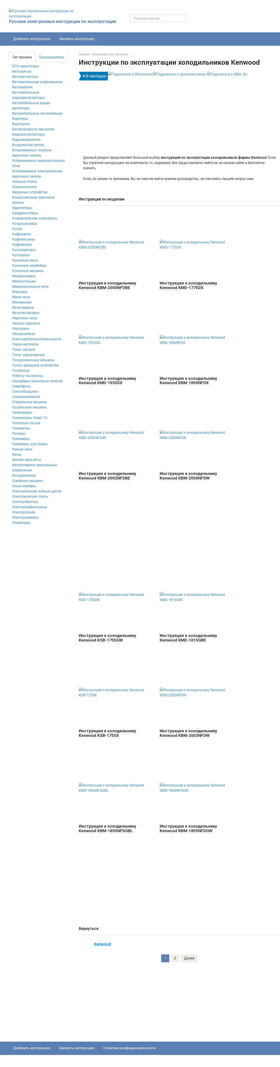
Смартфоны (21, 386)
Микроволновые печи (30, 286)
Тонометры (21, 428)
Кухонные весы (25, 260)
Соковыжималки (26, 397)
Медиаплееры (24, 276)
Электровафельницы (29, 507)
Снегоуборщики (25, 391)
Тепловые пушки (26, 423)
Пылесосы (21, 370)
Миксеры (20, 292)
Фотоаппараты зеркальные (34, 465)
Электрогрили (23, 512)
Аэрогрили (21, 124)
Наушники (20, 328)
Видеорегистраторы (28, 134)
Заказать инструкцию (76, 39)
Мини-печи (21, 297)
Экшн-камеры (24, 486)
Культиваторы (24, 250)
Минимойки (22, 302)
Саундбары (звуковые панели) (37, 381)
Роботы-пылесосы (27, 376)
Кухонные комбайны (29, 265)
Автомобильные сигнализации (37, 113)
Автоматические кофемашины (37, 82)
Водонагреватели (26, 140)
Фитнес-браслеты (26, 460)
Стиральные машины (29, 402)
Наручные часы (24, 318)
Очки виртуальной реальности (36, 339)
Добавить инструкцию (31, 39)
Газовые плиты (24, 182)
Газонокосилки (24, 187)
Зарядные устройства (29, 192)
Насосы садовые (26, 323)
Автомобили (22, 87)
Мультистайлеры (26, 313)
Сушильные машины (29, 407)
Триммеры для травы (30, 444)
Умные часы (22, 449)
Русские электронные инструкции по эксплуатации (62, 21)
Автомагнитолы (25, 77)
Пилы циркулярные (28, 355)
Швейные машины (27, 481)
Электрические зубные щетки (36, 491)
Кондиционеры (24, 223)
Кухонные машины (28, 271)
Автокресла (21, 71)
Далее (189, 958)
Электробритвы (25, 502)
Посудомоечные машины (33, 360)
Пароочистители (25, 344)
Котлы (17, 229)
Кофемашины (23, 239)
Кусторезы (21, 255)
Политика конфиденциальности (129, 1048)
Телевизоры (22, 412)
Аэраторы (20, 119)
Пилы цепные (23, 349)
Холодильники (24, 475)
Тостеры (19, 433)
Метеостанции (23, 281)
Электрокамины (25, 517)
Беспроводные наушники (33, 129)
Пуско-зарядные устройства (35, 365)
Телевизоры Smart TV (29, 418)
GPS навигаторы (25, 66)
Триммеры (21, 439)
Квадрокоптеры (25, 213)
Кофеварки (21, 234)
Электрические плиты (30, 496)
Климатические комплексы (35, 218)
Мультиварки (23, 307)
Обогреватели (23, 334)
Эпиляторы (21, 523)
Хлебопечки (22, 470)
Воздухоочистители (28, 145)
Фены (17, 454)
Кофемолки (22, 244)
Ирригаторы (22, 208)
